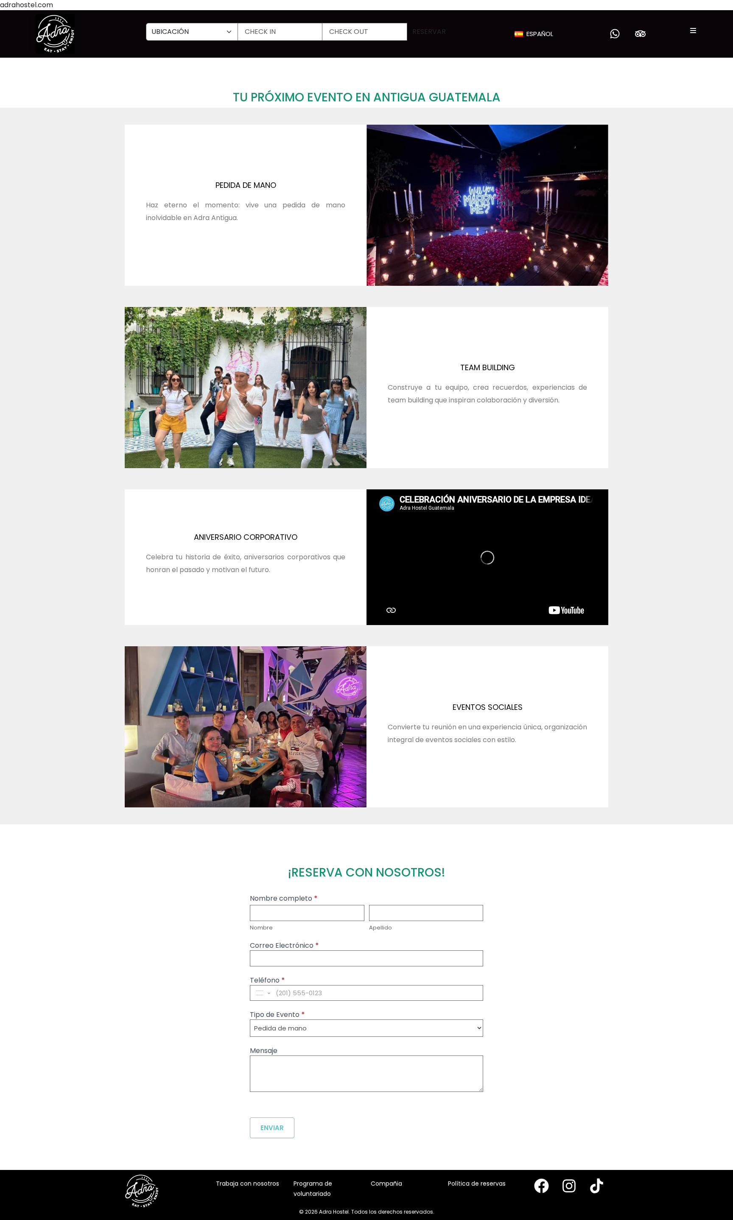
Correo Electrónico (284, 946)
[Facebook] (541, 1186)
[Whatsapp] (614, 34)
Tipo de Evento (277, 1015)
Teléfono (267, 981)
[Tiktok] (596, 1186)
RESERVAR (429, 31)
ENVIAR (272, 1127)
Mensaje (263, 1051)
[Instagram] (569, 1186)
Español (539, 33)
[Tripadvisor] (640, 34)
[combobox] (262, 993)
